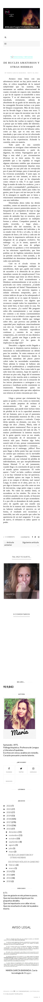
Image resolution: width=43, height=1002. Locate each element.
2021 (8, 809)
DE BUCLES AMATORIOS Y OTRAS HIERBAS (20, 856)
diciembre (13, 832)
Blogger (27, 973)
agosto (12, 845)
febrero (12, 865)
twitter (21, 772)
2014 (8, 871)
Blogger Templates (15, 994)
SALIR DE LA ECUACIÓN (16, 594)
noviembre (13, 835)
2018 (8, 819)
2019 (8, 815)
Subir (36, 997)
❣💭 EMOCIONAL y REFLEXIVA (21, 57)
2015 (8, 828)
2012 (8, 878)
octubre (12, 838)
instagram (33, 772)
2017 (8, 822)
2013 (8, 874)
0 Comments (10, 537)
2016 (8, 825)
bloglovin (9, 781)
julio (10, 848)
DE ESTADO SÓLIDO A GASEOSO (23, 861)
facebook (9, 772)
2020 (8, 812)
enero (11, 868)
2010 (8, 881)
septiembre (14, 842)
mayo (11, 851)
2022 (8, 805)
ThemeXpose (24, 991)
